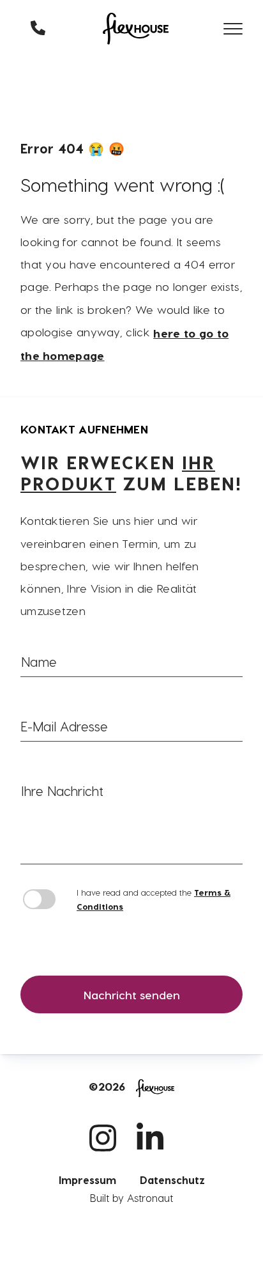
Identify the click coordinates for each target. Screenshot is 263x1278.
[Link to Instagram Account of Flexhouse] (106, 1163)
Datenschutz (172, 1180)
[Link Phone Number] (39, 28)
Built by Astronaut (131, 1198)
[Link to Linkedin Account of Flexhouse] (155, 1163)
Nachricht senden (132, 994)
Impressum (87, 1180)
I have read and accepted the (153, 899)
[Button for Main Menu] (233, 28)
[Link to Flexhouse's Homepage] (136, 28)
